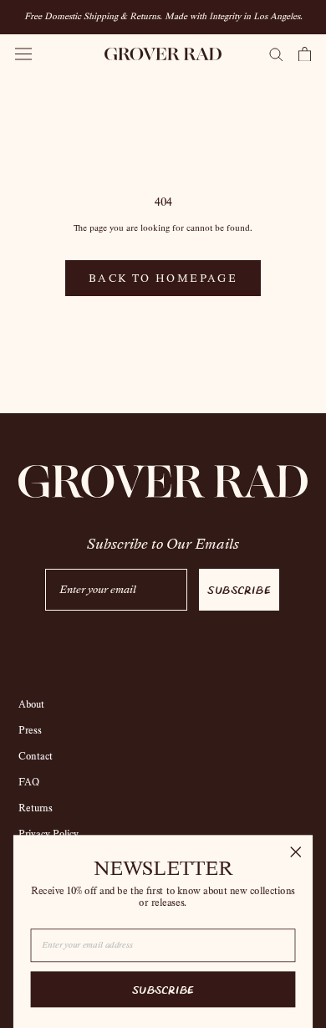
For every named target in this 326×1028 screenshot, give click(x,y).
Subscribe (239, 589)
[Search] (276, 53)
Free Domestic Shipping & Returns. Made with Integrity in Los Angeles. (163, 16)
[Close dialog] (296, 852)
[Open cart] (304, 54)
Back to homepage (163, 278)
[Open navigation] (23, 54)
